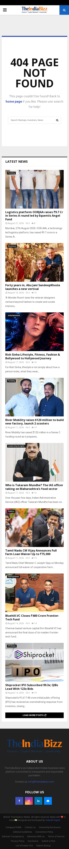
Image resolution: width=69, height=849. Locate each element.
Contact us (30, 827)
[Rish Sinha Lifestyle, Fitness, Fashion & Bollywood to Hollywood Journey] (34, 331)
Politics (11, 511)
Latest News (16, 161)
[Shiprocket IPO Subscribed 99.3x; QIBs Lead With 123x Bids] (34, 662)
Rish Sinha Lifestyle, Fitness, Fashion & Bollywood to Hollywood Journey (32, 356)
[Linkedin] (38, 801)
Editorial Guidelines (22, 832)
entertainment (14, 315)
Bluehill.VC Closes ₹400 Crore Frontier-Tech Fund (32, 617)
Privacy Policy (17, 841)
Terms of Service (56, 836)
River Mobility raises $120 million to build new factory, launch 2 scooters (34, 422)
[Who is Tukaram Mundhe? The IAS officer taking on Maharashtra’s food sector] (34, 462)
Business (12, 246)
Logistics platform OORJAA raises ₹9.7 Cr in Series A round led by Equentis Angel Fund (34, 215)
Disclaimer (33, 841)
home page (14, 101)
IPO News (12, 646)
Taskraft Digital (52, 820)
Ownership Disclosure (50, 827)
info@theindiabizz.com (41, 781)
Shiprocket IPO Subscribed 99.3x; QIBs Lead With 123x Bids (31, 687)
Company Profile (13, 827)
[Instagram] (29, 801)
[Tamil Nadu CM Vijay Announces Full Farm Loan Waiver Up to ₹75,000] (34, 527)
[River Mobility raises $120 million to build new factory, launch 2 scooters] (34, 397)
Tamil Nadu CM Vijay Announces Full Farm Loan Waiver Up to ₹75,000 (31, 552)
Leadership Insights (16, 446)
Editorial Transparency (13, 836)
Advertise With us (36, 836)
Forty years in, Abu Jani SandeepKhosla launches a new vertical (32, 287)
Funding (11, 173)
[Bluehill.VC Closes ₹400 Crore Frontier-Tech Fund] (34, 592)
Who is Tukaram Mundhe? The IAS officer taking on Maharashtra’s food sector (34, 487)
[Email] (48, 801)
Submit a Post (48, 841)
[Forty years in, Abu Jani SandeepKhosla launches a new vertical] (34, 262)
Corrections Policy (44, 832)
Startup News (13, 577)
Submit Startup (43, 845)
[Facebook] (19, 801)
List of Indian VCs (24, 845)
